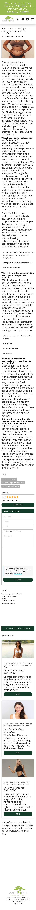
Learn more (18, 574)
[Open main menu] (33, 19)
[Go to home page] (8, 19)
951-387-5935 (11, 604)
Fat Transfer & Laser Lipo (10, 486)
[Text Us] (23, 19)
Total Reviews (11, 500)
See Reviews (18, 505)
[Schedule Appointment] (27, 19)
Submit (18, 580)
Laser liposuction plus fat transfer (15, 144)
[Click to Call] (17, 19)
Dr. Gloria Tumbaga (9, 479)
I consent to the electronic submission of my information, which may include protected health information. (18, 571)
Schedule (7, 448)
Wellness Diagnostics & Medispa (13, 483)
